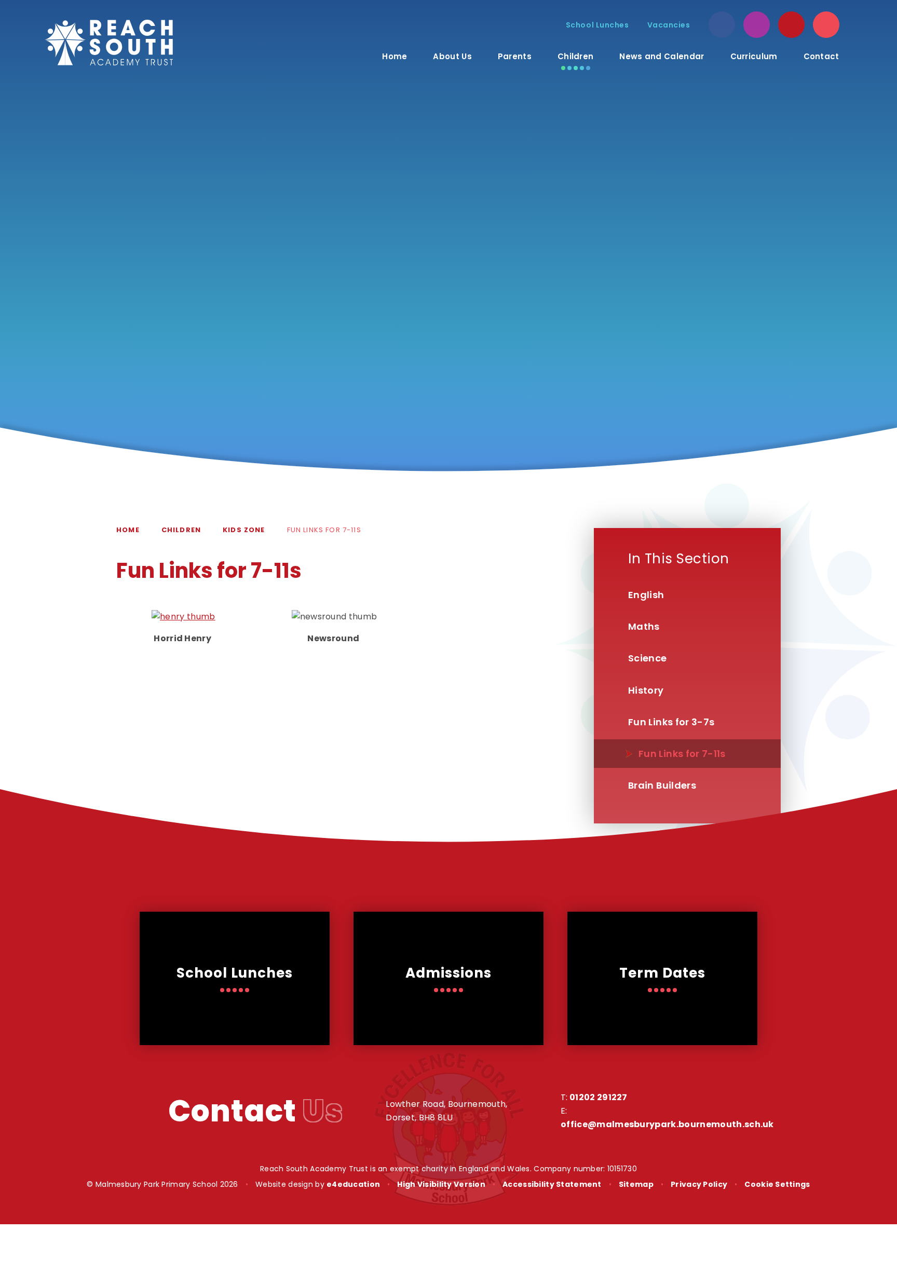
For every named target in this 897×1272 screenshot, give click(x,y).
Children (181, 530)
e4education (353, 1184)
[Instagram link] (756, 24)
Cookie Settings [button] (777, 1184)
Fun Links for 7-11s (324, 530)
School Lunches (597, 25)
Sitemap (636, 1184)
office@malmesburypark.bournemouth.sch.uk (667, 1124)
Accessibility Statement (551, 1184)
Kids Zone (244, 530)
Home (128, 530)
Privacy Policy (699, 1184)
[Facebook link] (722, 24)
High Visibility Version (441, 1184)
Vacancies (668, 25)
